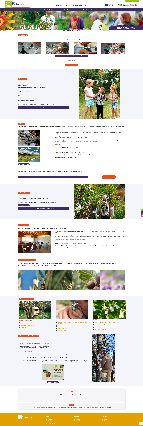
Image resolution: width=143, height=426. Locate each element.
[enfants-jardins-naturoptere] (99, 184)
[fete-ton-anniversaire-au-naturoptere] (99, 69)
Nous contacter (104, 419)
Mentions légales (104, 420)
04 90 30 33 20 (72, 60)
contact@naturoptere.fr (72, 59)
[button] (35, 323)
